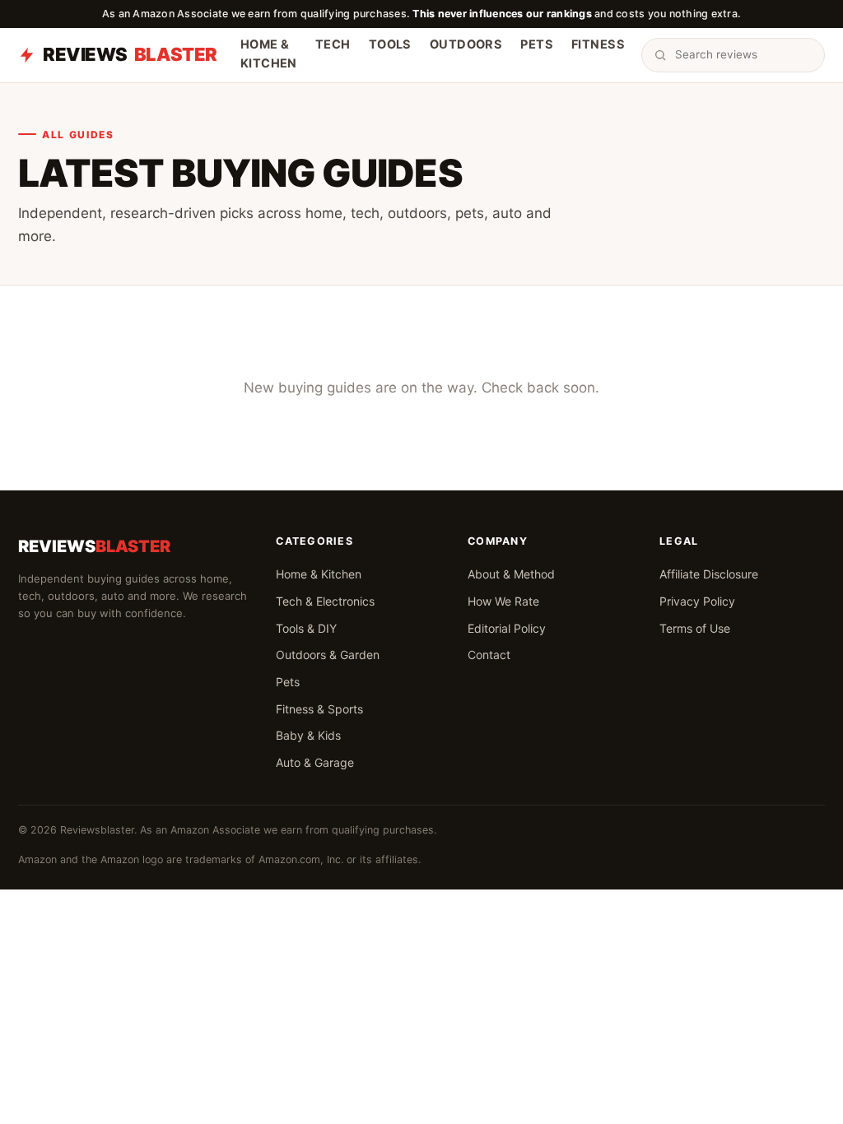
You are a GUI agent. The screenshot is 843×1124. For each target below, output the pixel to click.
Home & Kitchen (268, 54)
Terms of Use (694, 628)
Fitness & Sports (319, 709)
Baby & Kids (308, 735)
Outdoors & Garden (328, 655)
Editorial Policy (507, 628)
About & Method (511, 574)
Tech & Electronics (325, 601)
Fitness (598, 44)
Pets (536, 44)
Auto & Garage (315, 762)
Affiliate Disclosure (708, 574)
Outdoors (466, 44)
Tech (333, 44)
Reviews (130, 54)
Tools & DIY (306, 628)
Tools (390, 44)
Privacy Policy (697, 601)
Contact (489, 655)
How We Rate (503, 601)
